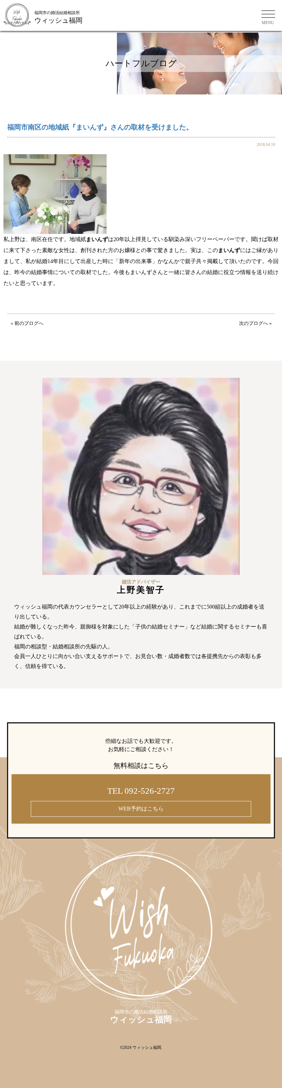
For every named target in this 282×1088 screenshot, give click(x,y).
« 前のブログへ (27, 323)
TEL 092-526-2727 (141, 791)
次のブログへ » (255, 323)
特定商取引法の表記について (44, 706)
